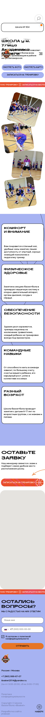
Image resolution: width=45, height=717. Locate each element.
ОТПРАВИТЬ (22, 646)
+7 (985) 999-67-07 (11, 676)
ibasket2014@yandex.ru (13, 681)
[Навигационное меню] (40, 54)
